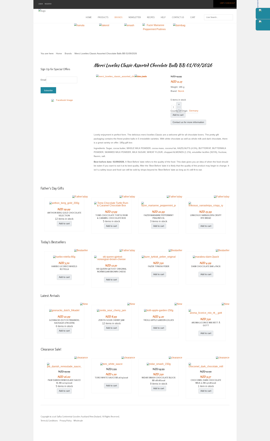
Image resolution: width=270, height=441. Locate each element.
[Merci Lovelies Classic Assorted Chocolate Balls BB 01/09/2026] (121, 76)
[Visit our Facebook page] (63, 102)
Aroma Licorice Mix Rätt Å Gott (206, 324)
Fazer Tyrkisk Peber (158, 266)
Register (48, 4)
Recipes (151, 17)
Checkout (230, 3)
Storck (181, 91)
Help (163, 17)
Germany (193, 110)
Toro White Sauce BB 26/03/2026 (111, 377)
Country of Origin (179, 111)
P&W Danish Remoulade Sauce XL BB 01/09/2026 (64, 381)
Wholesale (78, 420)
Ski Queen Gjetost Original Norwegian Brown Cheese (111, 270)
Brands (118, 17)
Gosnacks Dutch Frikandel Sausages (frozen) (64, 321)
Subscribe (48, 90)
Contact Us (178, 17)
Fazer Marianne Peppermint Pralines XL (159, 216)
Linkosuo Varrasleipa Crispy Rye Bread (205, 216)
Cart (222, 3)
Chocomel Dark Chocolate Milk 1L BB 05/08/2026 (206, 381)
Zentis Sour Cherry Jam (111, 320)
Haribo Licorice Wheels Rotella (64, 267)
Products (103, 17)
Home (89, 17)
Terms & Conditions (49, 420)
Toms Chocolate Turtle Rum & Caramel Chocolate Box (111, 216)
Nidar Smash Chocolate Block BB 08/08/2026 (158, 379)
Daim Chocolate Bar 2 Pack (205, 266)
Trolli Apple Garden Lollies (158, 320)
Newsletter (135, 17)
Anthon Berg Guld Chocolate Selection (64, 214)
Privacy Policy (66, 420)
